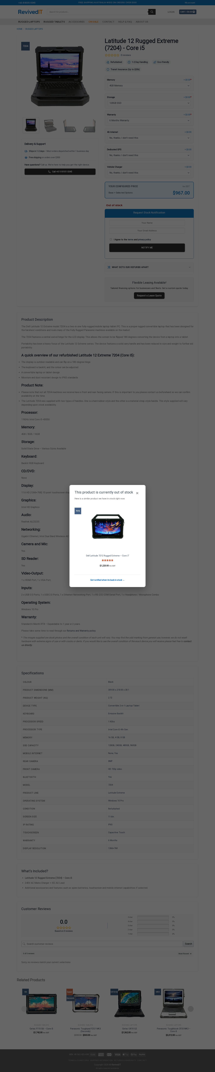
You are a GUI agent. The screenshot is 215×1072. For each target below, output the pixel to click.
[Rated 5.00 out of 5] (107, 560)
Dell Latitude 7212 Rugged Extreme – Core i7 (107, 556)
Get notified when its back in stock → (107, 580)
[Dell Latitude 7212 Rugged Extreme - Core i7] (107, 526)
